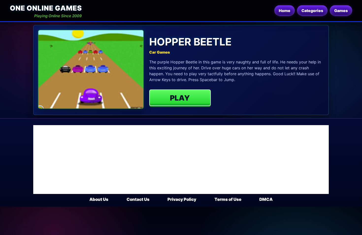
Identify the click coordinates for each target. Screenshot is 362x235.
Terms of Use (227, 199)
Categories (312, 10)
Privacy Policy (181, 199)
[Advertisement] (181, 159)
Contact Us (138, 199)
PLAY (180, 97)
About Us (98, 199)
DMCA (266, 199)
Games (341, 10)
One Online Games (46, 8)
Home (284, 10)
